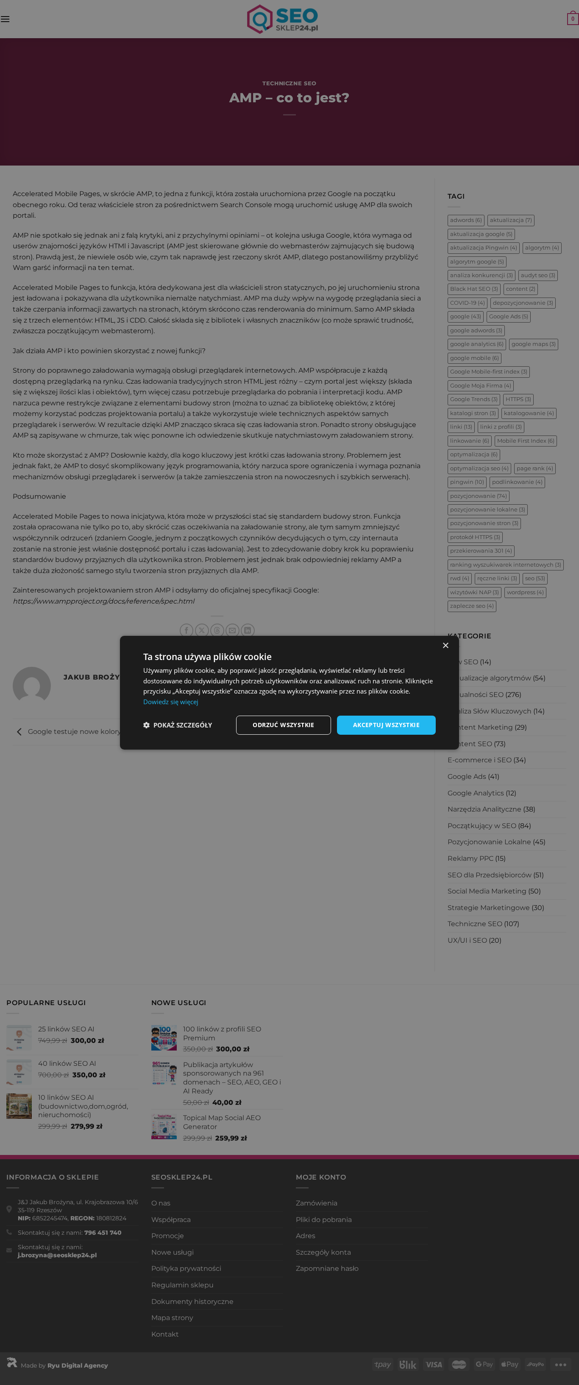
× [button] (445, 645)
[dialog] (289, 692)
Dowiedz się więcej (170, 701)
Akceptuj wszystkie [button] (386, 725)
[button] (177, 725)
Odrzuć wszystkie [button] (283, 725)
